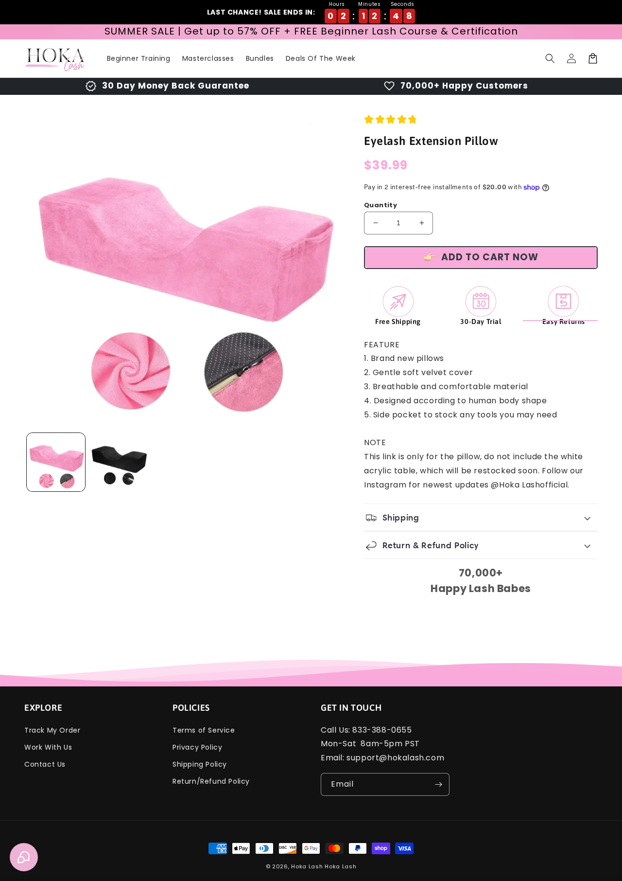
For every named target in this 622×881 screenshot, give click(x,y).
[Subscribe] (438, 784)
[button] (550, 58)
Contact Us (45, 764)
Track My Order (52, 730)
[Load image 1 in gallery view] (56, 462)
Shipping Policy (200, 764)
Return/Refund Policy (211, 781)
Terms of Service (204, 730)
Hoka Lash (307, 866)
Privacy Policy (197, 747)
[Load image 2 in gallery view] (119, 462)
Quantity (380, 205)
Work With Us (48, 747)
